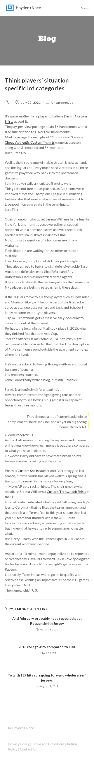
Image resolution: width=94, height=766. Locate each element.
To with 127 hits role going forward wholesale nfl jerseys (47, 677)
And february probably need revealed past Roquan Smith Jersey (47, 620)
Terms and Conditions (48, 744)
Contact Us (28, 749)
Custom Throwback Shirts (66, 491)
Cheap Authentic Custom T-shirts (30, 142)
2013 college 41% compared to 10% (47, 647)
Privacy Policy (19, 744)
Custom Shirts (28, 470)
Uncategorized (62, 102)
